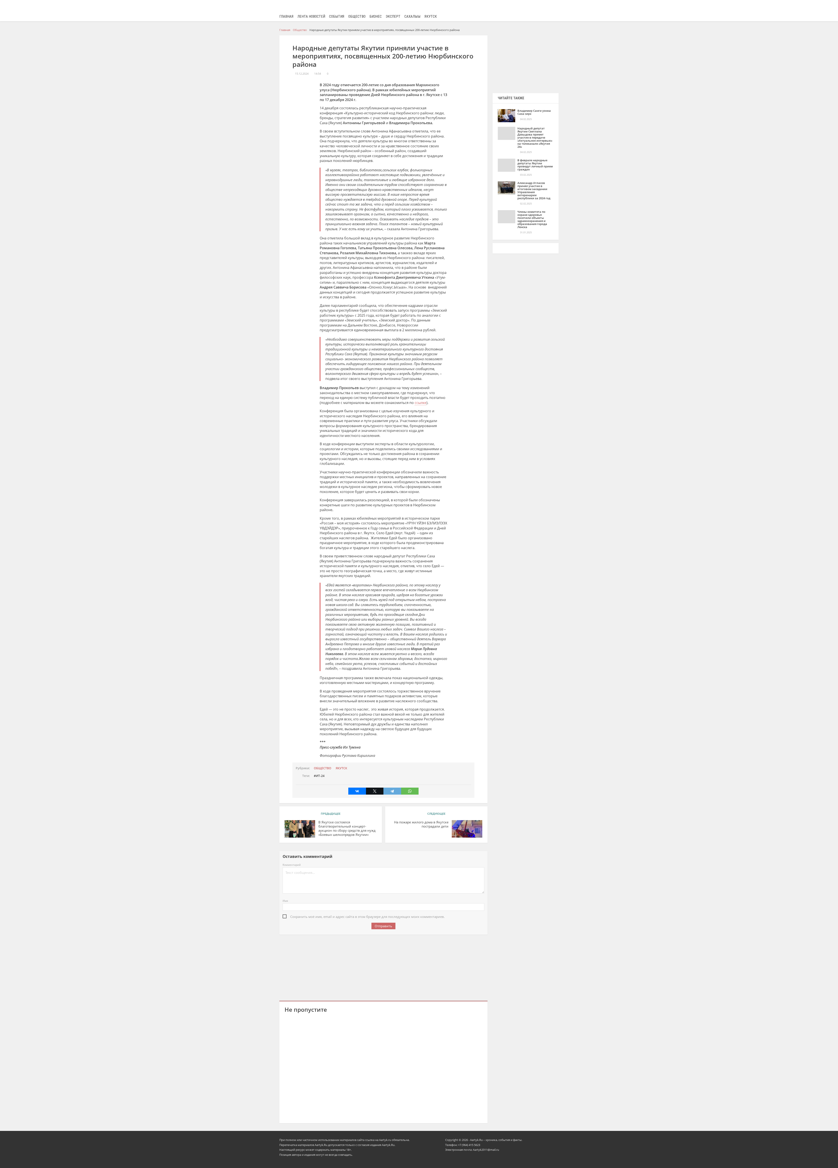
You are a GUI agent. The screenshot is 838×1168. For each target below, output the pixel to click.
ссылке (420, 402)
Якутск (430, 16)
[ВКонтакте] (357, 791)
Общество (357, 16)
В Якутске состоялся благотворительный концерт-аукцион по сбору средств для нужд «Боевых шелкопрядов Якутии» (347, 828)
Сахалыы (412, 16)
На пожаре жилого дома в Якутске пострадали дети (421, 824)
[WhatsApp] (410, 791)
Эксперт (393, 16)
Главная (286, 16)
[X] (374, 791)
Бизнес (375, 16)
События (336, 16)
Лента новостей (311, 16)
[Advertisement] (383, 967)
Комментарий (292, 865)
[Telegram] (392, 791)
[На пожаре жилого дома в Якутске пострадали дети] (467, 829)
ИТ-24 (320, 776)
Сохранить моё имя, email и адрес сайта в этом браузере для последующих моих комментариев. (367, 916)
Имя (285, 901)
